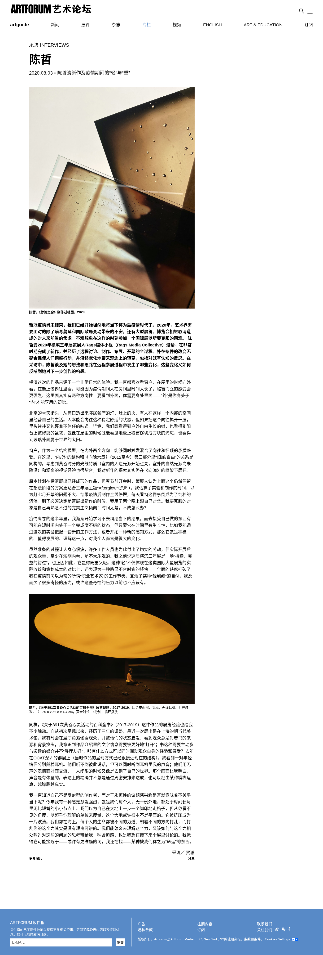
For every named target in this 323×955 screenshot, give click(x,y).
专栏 (146, 24)
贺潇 (190, 852)
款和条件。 (255, 939)
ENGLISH (212, 24)
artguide (19, 24)
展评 (85, 24)
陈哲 (40, 59)
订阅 (308, 24)
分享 (191, 858)
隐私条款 (145, 930)
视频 (177, 24)
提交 (120, 942)
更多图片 (35, 859)
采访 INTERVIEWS (49, 45)
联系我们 (264, 924)
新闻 (55, 24)
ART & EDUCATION (263, 24)
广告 (141, 924)
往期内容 (204, 924)
